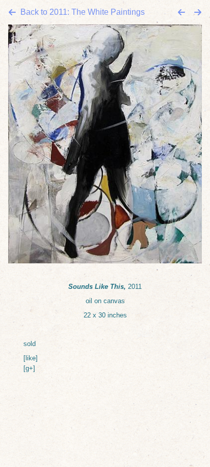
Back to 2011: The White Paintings (82, 12)
